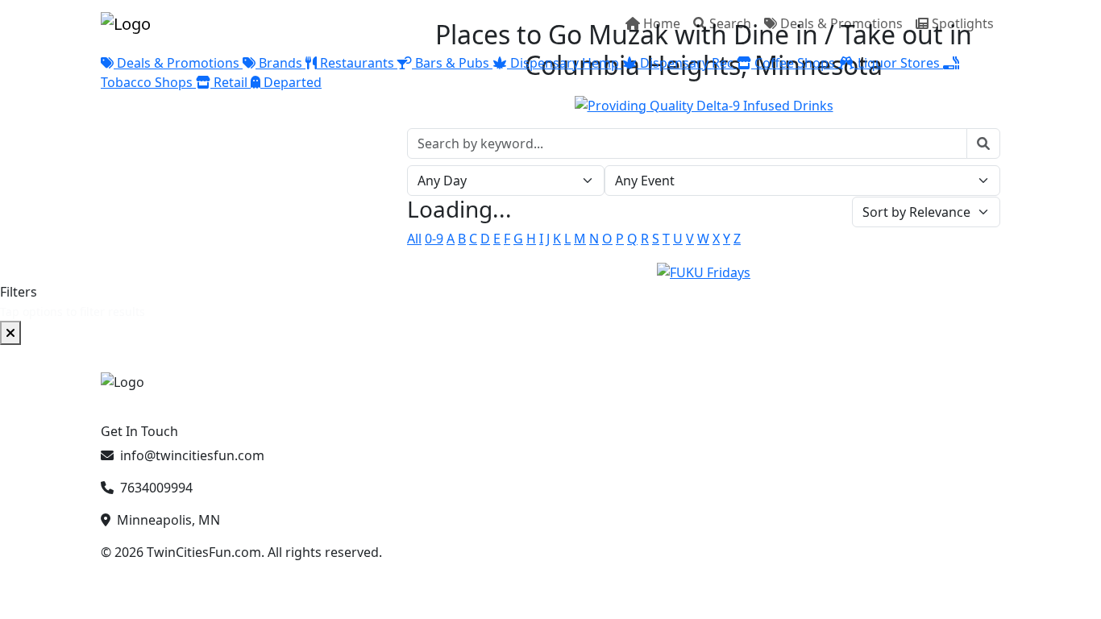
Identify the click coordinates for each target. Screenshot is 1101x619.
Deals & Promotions (841, 23)
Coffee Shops (794, 63)
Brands (280, 63)
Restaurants (357, 63)
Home (661, 23)
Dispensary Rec (687, 63)
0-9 (434, 238)
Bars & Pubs (452, 63)
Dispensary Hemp (564, 63)
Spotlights (963, 23)
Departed (291, 82)
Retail (230, 82)
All (414, 238)
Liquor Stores (898, 63)
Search (730, 23)
